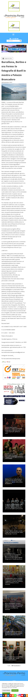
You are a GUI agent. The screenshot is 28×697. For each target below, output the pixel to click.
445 (12, 665)
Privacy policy (6, 693)
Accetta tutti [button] (15, 690)
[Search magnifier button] (20, 41)
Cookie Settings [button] (6, 690)
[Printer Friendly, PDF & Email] (6, 361)
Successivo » (17, 665)
